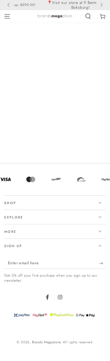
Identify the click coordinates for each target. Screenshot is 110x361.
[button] (88, 16)
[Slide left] (9, 5)
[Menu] (7, 16)
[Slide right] (101, 5)
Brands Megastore (46, 342)
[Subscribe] (102, 263)
